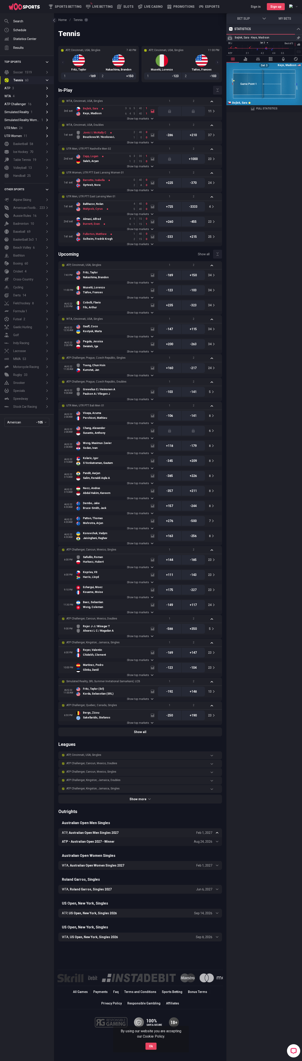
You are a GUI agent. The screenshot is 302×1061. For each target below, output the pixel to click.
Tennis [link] (78, 20)
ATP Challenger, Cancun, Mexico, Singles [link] (91, 549)
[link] (24, 6)
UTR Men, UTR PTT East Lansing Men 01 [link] (91, 196)
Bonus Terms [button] (197, 992)
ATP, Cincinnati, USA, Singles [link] (83, 265)
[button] (125, 6)
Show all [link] (204, 254)
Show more (138, 799)
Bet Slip (243, 18)
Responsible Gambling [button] (143, 1003)
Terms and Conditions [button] (140, 992)
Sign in (256, 6)
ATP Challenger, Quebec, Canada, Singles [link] (91, 705)
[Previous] (62, 62)
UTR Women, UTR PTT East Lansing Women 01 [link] (95, 172)
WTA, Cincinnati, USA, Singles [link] (84, 101)
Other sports (14, 189)
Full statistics (266, 108)
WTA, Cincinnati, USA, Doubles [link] (85, 124)
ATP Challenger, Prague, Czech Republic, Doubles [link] (96, 381)
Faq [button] (116, 992)
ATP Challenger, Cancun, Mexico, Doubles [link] (91, 618)
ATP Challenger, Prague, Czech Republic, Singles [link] (96, 357)
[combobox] (293, 6)
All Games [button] (80, 992)
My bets (285, 18)
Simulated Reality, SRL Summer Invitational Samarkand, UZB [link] (103, 681)
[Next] (217, 62)
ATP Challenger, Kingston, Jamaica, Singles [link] (93, 642)
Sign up (275, 6)
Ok (151, 1046)
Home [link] (62, 20)
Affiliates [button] (172, 1003)
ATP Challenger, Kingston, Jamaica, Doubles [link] (93, 780)
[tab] (232, 59)
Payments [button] (100, 992)
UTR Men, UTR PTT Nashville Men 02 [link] (88, 148)
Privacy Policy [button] (111, 1003)
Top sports (12, 61)
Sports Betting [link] (172, 992)
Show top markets (138, 118)
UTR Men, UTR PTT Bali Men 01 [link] (85, 405)
